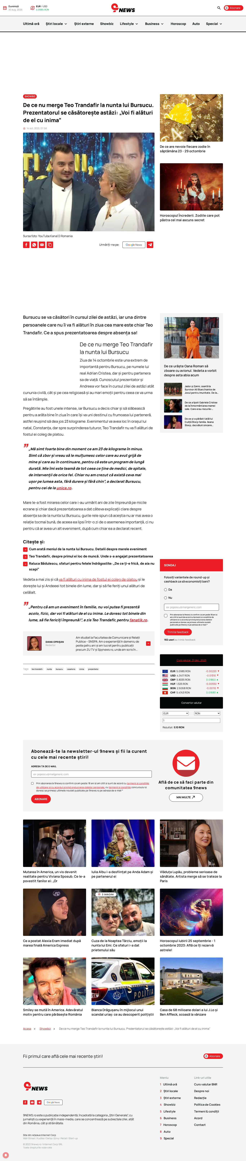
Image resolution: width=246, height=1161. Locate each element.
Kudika (40, 1138)
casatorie (71, 669)
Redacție (200, 1098)
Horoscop (178, 23)
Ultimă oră (31, 23)
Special (214, 23)
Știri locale (57, 23)
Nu (170, 598)
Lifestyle (129, 23)
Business (154, 23)
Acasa (27, 1029)
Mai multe (186, 797)
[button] (219, 8)
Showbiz (107, 23)
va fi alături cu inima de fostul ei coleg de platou (98, 579)
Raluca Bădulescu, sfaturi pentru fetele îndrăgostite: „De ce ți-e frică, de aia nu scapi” (89, 566)
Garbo (49, 1138)
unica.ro (63, 487)
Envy (56, 1138)
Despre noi (201, 1091)
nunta (49, 669)
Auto (196, 23)
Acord (198, 1118)
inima (81, 669)
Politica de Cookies (207, 1105)
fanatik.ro (138, 619)
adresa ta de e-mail (43, 766)
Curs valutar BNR (205, 1084)
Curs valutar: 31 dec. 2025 (191, 660)
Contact (200, 1125)
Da (170, 590)
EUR (38, 6)
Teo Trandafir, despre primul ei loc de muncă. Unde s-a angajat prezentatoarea (88, 556)
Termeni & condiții (206, 1111)
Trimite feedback (177, 632)
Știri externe (84, 23)
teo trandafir (37, 669)
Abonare (41, 799)
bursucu (59, 669)
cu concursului (125, 787)
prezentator (93, 669)
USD (45, 6)
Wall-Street (29, 1138)
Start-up (73, 1138)
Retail (64, 1138)
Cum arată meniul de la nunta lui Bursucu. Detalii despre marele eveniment (85, 549)
